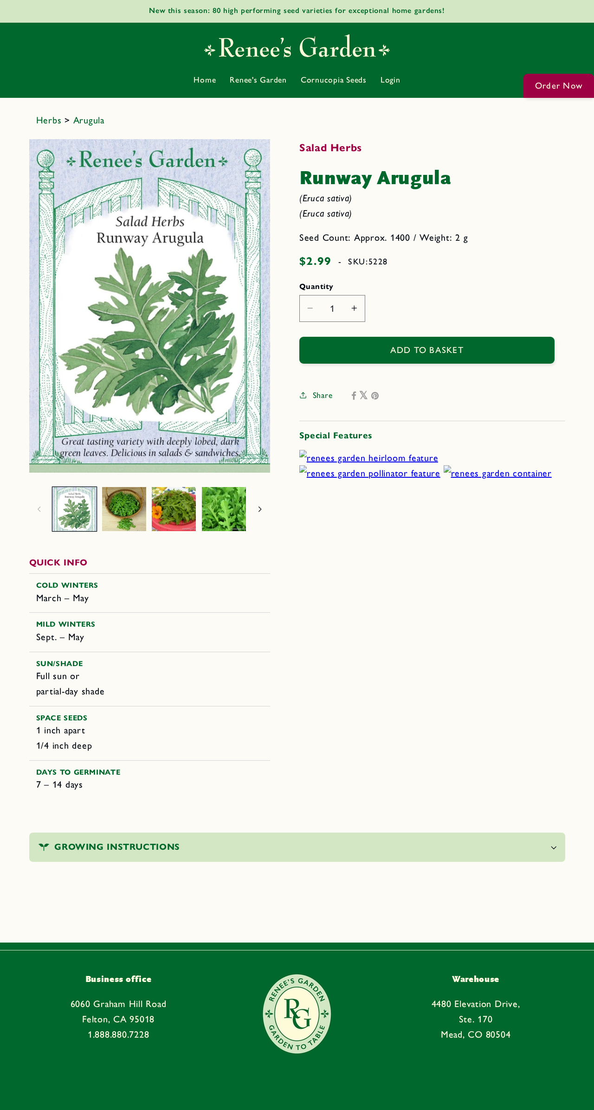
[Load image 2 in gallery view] (124, 509)
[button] (297, 847)
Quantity (316, 285)
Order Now (558, 85)
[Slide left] (39, 509)
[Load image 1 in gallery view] (74, 509)
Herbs (50, 120)
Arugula (88, 120)
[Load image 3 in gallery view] (174, 509)
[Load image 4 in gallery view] (224, 509)
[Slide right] (260, 509)
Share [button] (323, 395)
